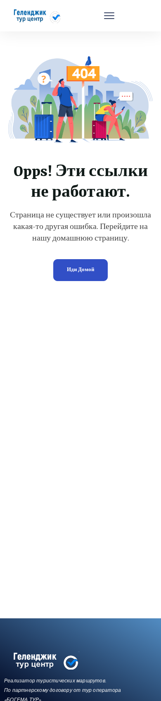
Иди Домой (80, 270)
